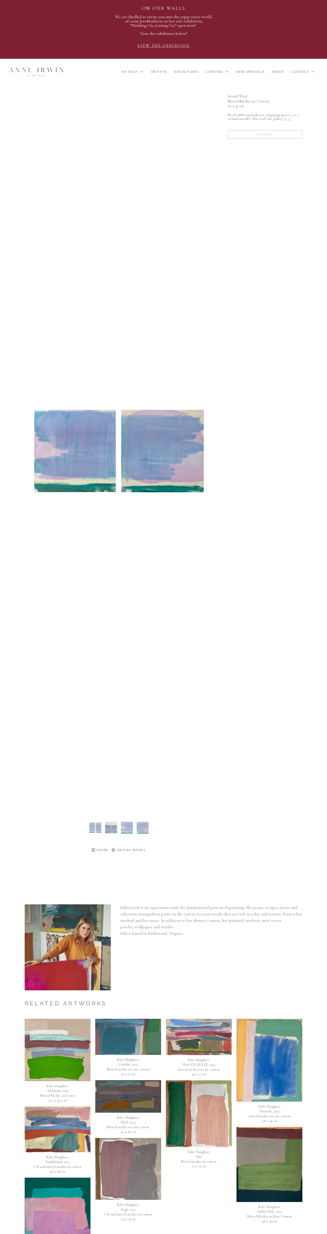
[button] (133, 72)
